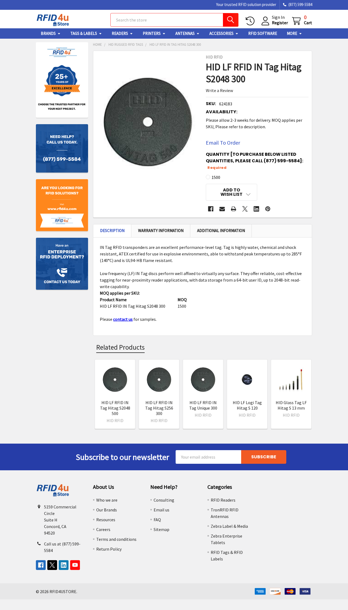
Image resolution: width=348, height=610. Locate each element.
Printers (152, 33)
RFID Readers (223, 500)
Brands (48, 33)
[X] (245, 209)
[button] (231, 192)
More (292, 33)
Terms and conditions (116, 539)
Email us (161, 510)
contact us (123, 319)
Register (280, 22)
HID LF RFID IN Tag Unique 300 (203, 405)
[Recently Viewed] (251, 21)
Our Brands (106, 510)
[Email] (222, 209)
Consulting (164, 500)
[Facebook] (211, 209)
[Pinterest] (268, 209)
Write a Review (219, 90)
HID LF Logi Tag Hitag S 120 (247, 405)
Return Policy (109, 549)
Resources (105, 519)
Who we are (106, 500)
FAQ (157, 519)
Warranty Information (161, 230)
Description (112, 230)
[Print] (233, 209)
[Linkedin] (256, 209)
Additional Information (221, 230)
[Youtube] (75, 565)
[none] (148, 122)
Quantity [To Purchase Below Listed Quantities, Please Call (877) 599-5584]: (254, 160)
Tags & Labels (83, 33)
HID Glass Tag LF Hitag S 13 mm (291, 405)
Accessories (221, 33)
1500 (216, 177)
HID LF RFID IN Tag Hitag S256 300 (159, 408)
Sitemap (161, 529)
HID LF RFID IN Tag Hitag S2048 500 (115, 408)
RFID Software (262, 33)
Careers (103, 529)
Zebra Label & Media (229, 526)
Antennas (185, 33)
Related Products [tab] (120, 347)
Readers (120, 33)
